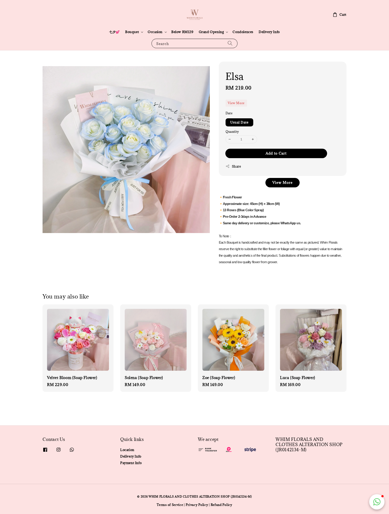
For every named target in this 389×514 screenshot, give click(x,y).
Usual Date (239, 122)
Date (229, 113)
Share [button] (236, 166)
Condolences (243, 32)
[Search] (230, 43)
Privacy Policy (197, 505)
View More (236, 103)
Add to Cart (276, 153)
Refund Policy (221, 505)
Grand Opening (211, 32)
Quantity (232, 132)
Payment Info (131, 463)
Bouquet (132, 32)
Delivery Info (269, 32)
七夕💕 (114, 32)
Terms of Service (170, 505)
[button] (376, 502)
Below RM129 (182, 32)
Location (127, 450)
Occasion (155, 32)
